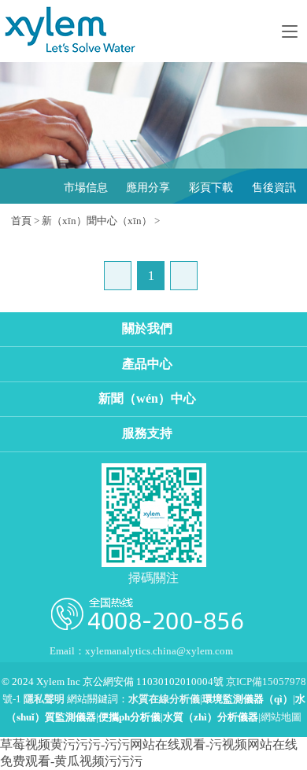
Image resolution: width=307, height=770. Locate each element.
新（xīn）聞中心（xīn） (97, 221)
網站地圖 (281, 717)
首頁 (21, 221)
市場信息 (86, 187)
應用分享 (148, 187)
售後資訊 (274, 187)
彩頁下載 (211, 187)
